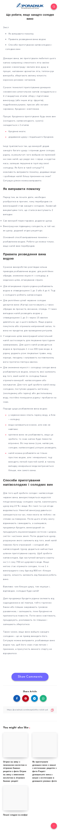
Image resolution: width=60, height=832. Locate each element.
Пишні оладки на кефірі (15, 815)
